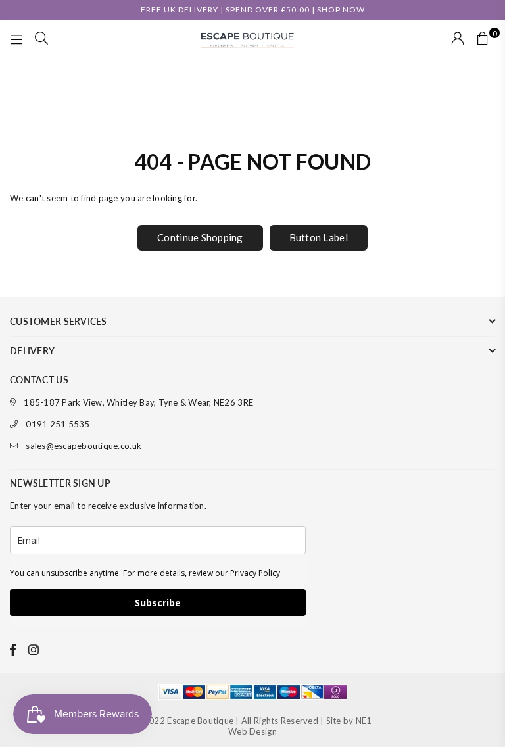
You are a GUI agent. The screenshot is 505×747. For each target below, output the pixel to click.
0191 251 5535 (57, 424)
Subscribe (158, 602)
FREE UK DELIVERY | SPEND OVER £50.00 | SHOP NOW (253, 9)
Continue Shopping (200, 237)
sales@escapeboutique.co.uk (83, 446)
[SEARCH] (41, 39)
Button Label (318, 237)
